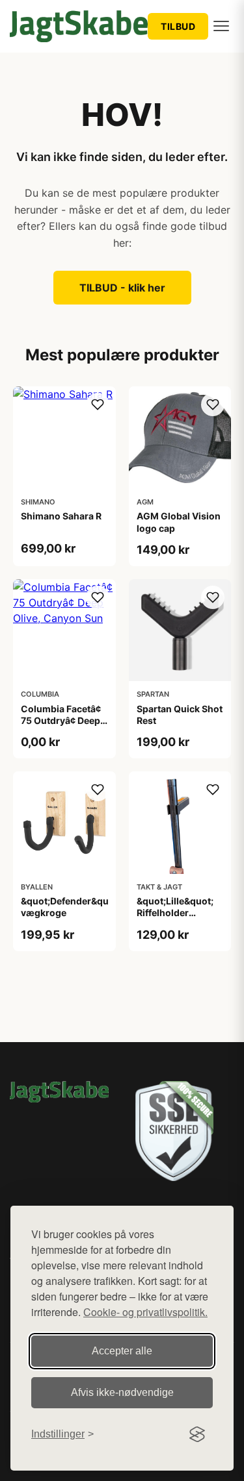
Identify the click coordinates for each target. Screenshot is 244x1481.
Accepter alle (122, 1350)
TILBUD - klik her (122, 287)
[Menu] (221, 26)
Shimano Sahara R (61, 515)
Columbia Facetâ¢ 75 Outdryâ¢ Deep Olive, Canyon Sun (62, 720)
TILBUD (178, 26)
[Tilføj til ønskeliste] (97, 404)
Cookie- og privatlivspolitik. (145, 1311)
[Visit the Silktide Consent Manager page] (197, 1434)
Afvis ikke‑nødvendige (122, 1392)
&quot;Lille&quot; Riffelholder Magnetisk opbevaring (175, 918)
